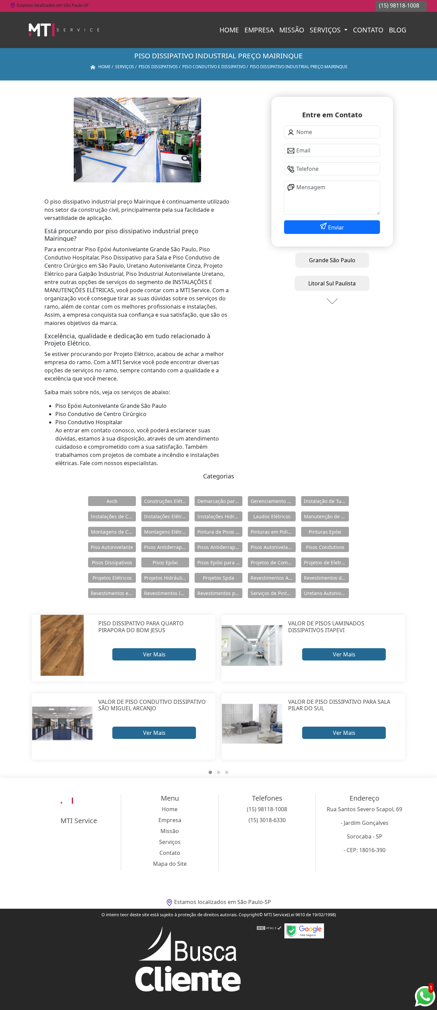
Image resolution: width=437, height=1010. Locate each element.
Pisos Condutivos (325, 547)
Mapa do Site (170, 863)
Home (229, 29)
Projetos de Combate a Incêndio (273, 562)
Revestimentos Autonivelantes (273, 578)
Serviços (326, 29)
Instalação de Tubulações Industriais (326, 501)
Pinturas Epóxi (325, 532)
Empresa (259, 29)
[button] (210, 772)
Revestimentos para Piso (219, 593)
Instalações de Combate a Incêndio (113, 516)
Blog (397, 29)
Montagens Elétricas (166, 532)
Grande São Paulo (332, 260)
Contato (368, 29)
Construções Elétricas (166, 501)
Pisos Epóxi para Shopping (219, 562)
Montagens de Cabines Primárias (113, 532)
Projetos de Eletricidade (326, 562)
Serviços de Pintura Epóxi (273, 593)
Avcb (112, 501)
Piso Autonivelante (112, 547)
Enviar (335, 227)
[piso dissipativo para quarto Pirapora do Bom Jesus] (62, 645)
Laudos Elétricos (272, 516)
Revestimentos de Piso (326, 578)
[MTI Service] (64, 30)
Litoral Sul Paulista (332, 283)
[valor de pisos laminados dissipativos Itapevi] (252, 645)
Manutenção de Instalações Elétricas (326, 516)
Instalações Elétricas (166, 516)
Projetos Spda (218, 578)
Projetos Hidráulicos (166, 578)
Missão (291, 29)
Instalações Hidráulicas (219, 516)
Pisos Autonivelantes (273, 547)
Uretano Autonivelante (326, 593)
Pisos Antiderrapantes (219, 547)
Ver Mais (154, 654)
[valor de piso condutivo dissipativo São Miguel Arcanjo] (62, 723)
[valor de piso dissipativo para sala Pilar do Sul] (252, 723)
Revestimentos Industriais (166, 593)
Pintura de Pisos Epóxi (219, 532)
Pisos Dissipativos (112, 562)
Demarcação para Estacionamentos (219, 501)
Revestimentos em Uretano (113, 593)
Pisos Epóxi (165, 562)
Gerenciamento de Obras (273, 501)
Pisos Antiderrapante (166, 547)
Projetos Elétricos (112, 578)
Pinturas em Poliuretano (273, 532)
